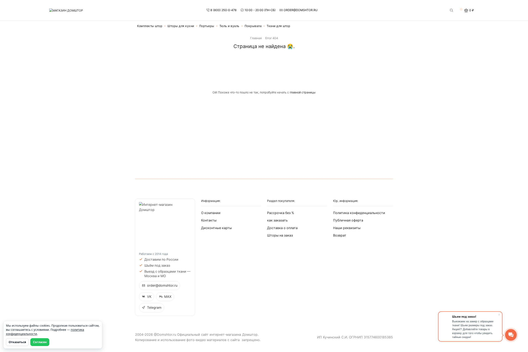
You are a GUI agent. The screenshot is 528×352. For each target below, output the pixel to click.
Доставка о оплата (282, 228)
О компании (210, 213)
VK (149, 297)
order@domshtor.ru (162, 285)
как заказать (277, 220)
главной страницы (303, 92)
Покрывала (253, 26)
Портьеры (206, 26)
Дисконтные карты (216, 228)
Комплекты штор (149, 26)
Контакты (209, 220)
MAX (167, 297)
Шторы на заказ (280, 235)
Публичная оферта (348, 220)
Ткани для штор (278, 26)
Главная (256, 38)
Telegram (154, 308)
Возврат (339, 235)
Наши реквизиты (347, 228)
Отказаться (17, 342)
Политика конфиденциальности (359, 213)
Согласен (40, 342)
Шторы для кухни (180, 26)
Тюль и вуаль (229, 26)
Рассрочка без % (280, 213)
